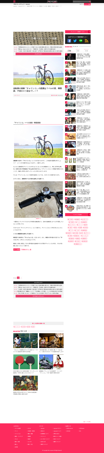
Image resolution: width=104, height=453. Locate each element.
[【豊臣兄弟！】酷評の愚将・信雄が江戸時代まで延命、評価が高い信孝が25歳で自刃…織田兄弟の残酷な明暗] (70, 96)
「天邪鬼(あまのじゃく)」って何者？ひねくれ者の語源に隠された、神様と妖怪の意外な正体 (40, 47)
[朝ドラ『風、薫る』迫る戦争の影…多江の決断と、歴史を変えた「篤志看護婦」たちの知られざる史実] (70, 64)
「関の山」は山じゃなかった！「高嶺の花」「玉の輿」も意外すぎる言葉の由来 (36, 49)
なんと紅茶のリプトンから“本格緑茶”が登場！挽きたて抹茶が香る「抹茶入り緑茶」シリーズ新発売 (83, 160)
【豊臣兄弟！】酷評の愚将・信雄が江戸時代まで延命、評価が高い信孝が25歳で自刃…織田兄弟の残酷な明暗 (84, 96)
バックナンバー (38, 54)
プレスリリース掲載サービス (77, 31)
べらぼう (78, 230)
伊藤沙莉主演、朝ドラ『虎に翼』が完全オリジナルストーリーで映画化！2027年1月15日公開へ (83, 88)
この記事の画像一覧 (39, 323)
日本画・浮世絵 (31, 431)
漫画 (81, 227)
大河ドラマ (85, 219)
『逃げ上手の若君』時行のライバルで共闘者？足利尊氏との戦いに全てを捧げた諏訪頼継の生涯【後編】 (83, 112)
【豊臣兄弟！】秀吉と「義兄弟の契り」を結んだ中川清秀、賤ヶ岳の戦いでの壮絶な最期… (83, 152)
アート (16, 431)
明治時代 (69, 233)
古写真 (16, 447)
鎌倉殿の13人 (78, 244)
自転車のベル (38, 218)
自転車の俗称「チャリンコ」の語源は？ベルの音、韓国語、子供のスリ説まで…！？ (44, 6)
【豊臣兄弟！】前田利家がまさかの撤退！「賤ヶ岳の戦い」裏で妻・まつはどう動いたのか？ (83, 144)
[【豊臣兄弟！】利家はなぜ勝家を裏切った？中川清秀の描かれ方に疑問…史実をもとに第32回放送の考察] (70, 200)
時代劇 (86, 227)
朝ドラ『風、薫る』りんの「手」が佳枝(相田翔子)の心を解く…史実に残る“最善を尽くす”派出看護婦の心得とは (83, 192)
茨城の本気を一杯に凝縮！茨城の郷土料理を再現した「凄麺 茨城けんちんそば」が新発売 (84, 208)
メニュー (14, 1)
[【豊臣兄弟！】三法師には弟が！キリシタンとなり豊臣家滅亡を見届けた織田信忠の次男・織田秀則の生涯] (70, 72)
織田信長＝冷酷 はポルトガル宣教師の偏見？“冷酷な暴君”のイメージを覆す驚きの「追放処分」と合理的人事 (84, 168)
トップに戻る (88, 421)
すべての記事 (18, 428)
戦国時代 (78, 219)
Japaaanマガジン (22, 6)
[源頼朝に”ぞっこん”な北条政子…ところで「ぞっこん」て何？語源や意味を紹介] (51, 362)
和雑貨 (29, 436)
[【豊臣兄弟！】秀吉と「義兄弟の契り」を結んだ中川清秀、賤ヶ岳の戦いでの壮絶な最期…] (70, 152)
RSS (86, 40)
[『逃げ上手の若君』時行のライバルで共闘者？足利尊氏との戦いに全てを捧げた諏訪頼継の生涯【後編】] (70, 112)
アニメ (78, 222)
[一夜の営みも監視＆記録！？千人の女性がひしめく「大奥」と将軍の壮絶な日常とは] (70, 176)
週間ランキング (56, 441)
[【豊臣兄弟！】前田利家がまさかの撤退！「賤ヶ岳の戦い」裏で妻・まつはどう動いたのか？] (70, 144)
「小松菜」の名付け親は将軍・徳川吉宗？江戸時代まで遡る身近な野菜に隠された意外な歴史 (40, 51)
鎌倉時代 (85, 238)
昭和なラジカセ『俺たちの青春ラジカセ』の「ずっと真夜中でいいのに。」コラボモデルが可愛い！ (83, 104)
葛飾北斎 (85, 241)
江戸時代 (71, 219)
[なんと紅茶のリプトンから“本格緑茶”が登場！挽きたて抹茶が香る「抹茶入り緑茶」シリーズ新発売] (70, 160)
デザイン (88, 233)
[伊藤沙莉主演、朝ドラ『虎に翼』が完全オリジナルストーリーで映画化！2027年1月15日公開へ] (70, 88)
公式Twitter (75, 40)
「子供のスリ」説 (22, 249)
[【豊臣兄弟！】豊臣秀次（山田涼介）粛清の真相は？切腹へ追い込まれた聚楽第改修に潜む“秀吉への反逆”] (70, 128)
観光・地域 (17, 441)
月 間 (86, 50)
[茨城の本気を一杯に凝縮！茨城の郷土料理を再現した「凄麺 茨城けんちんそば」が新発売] (70, 208)
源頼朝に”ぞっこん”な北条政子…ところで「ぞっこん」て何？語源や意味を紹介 (50, 372)
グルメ (16, 439)
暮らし (16, 444)
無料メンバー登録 (57, 436)
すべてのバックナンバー (38, 296)
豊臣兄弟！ (77, 235)
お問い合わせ (56, 433)
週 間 (78, 50)
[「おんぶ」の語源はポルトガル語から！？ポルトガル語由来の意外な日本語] (25, 341)
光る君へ (78, 241)
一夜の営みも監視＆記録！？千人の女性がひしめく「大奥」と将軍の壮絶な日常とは (83, 175)
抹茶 (82, 233)
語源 (29, 326)
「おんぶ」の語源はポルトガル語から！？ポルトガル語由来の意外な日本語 (25, 350)
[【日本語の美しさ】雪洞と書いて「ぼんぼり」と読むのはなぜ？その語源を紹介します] (51, 341)
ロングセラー (73, 225)
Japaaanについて (57, 431)
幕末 (76, 227)
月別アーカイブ (56, 439)
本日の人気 (43, 441)
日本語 (24, 326)
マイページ (43, 436)
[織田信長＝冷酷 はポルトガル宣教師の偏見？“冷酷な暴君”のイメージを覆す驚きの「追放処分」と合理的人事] (70, 168)
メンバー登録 (87, 4)
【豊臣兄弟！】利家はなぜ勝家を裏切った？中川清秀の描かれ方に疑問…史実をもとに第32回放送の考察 (83, 200)
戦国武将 (85, 222)
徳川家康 (76, 233)
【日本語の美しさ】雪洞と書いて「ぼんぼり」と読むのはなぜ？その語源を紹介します (51, 350)
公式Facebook (69, 40)
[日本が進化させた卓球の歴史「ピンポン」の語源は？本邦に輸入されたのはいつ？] (25, 362)
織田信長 (85, 230)
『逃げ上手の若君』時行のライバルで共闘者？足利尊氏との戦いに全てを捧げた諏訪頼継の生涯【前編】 (83, 80)
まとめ (29, 428)
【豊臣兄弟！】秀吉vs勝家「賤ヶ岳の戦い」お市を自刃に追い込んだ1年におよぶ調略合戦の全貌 (83, 56)
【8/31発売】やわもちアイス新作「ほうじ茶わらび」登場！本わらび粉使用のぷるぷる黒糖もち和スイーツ (83, 136)
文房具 (70, 235)
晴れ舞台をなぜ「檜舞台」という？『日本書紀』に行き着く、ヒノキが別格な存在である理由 (40, 291)
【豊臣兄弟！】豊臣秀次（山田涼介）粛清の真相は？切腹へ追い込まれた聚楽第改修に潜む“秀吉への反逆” (83, 128)
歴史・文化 (30, 444)
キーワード (17, 95)
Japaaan (52, 1)
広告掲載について (44, 433)
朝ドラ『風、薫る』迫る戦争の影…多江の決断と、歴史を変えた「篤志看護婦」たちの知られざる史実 (83, 64)
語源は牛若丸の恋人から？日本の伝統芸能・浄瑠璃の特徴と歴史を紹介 (25, 393)
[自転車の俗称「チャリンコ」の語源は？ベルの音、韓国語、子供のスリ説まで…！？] (38, 71)
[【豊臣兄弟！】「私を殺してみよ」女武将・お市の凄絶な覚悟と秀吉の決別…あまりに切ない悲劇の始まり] (70, 120)
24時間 (69, 50)
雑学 (33, 326)
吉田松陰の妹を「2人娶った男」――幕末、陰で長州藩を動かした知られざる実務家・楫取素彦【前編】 (83, 184)
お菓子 (70, 227)
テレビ (71, 230)
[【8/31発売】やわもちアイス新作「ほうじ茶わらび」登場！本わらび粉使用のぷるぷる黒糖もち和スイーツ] (70, 136)
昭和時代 (72, 241)
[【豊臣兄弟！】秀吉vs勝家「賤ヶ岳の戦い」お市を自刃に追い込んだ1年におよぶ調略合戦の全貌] (70, 56)
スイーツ (80, 225)
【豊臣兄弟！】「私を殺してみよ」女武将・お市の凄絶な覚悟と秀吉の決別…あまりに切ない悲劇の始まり (83, 120)
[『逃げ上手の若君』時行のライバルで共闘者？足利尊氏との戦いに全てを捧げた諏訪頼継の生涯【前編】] (70, 80)
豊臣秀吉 (72, 238)
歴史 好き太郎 (54, 95)
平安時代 (72, 222)
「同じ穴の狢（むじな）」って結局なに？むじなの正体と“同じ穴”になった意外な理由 (38, 293)
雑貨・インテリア (19, 436)
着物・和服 (30, 433)
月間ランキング (44, 444)
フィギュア (85, 235)
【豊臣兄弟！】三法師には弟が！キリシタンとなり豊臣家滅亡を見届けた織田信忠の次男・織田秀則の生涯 (83, 72)
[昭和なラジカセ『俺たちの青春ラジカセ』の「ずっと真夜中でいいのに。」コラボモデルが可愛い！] (70, 104)
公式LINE (81, 40)
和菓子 (29, 439)
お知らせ (43, 431)
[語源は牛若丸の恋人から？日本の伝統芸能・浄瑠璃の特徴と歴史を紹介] (25, 383)
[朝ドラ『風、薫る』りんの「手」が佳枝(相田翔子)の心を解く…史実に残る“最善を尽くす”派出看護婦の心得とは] (70, 192)
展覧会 (78, 238)
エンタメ (30, 441)
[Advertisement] (38, 19)
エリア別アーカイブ (45, 439)
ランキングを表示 (77, 214)
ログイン (82, 4)
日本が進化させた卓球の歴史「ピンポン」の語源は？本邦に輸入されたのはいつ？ (25, 372)
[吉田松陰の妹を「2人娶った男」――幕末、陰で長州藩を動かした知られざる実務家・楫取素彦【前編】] (70, 184)
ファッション (18, 433)
